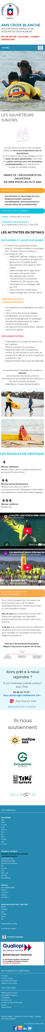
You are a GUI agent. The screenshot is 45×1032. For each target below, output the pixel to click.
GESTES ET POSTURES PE (9, 863)
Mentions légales (7, 1016)
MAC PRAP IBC (6, 878)
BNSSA (3, 907)
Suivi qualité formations (9, 995)
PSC (2, 834)
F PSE (3, 822)
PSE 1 (3, 837)
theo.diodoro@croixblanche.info (22, 695)
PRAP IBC (4, 876)
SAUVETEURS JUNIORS (8, 929)
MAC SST (4, 868)
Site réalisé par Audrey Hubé (34, 1024)
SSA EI (3, 917)
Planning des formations (9, 993)
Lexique (3, 1005)
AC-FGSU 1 (4, 892)
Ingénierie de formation (9, 983)
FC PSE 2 (4, 844)
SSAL (2, 912)
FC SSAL (3, 914)
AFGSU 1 (4, 890)
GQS (2, 820)
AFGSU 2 (4, 895)
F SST (3, 871)
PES (2, 919)
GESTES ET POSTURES (8, 861)
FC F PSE (4, 825)
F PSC (3, 827)
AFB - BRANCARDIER (8, 888)
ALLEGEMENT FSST (7, 859)
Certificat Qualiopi (15, 937)
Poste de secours (7, 978)
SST (2, 866)
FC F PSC (4, 830)
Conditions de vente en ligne (23, 1016)
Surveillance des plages (9, 981)
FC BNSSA (4, 909)
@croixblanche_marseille (22, 706)
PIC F (2, 832)
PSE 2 (3, 842)
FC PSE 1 (4, 839)
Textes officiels (6, 1007)
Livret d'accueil (6, 1000)
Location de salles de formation (12, 1002)
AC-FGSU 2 (4, 897)
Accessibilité (5, 998)
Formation (4, 976)
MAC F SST (4, 873)
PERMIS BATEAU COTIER (9, 924)
